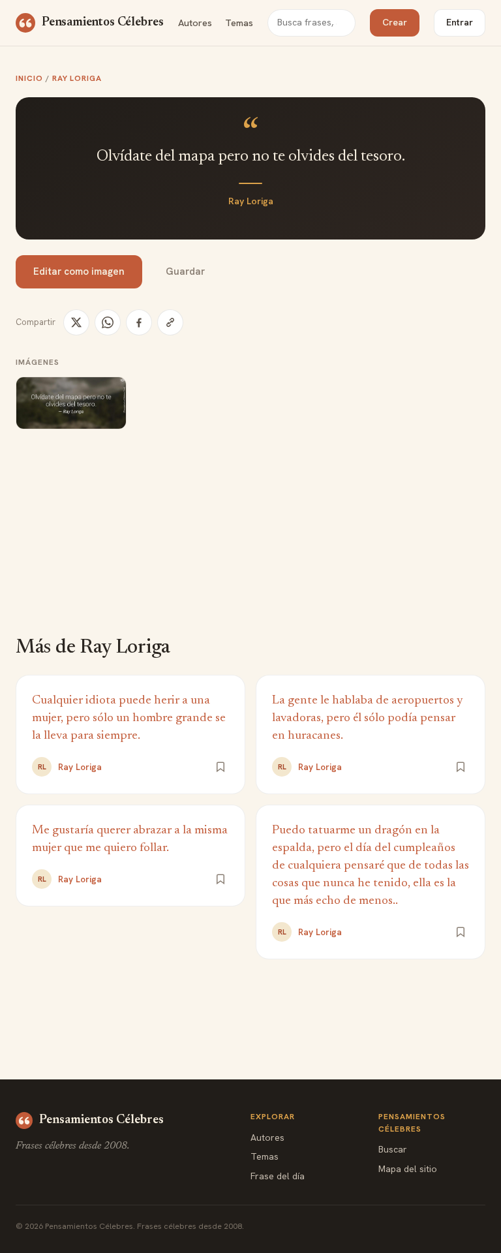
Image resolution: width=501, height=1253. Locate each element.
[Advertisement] (250, 541)
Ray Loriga (77, 78)
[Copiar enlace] (170, 322)
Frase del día (277, 1176)
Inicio (29, 78)
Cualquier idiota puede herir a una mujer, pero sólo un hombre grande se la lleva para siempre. (129, 718)
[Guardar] (220, 766)
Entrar (459, 22)
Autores (195, 22)
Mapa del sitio (407, 1169)
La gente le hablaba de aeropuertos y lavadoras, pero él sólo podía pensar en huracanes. (367, 718)
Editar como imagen (79, 271)
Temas (239, 22)
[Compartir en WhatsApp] (108, 322)
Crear (394, 22)
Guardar (185, 271)
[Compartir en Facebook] (139, 322)
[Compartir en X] (76, 322)
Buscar (392, 1149)
